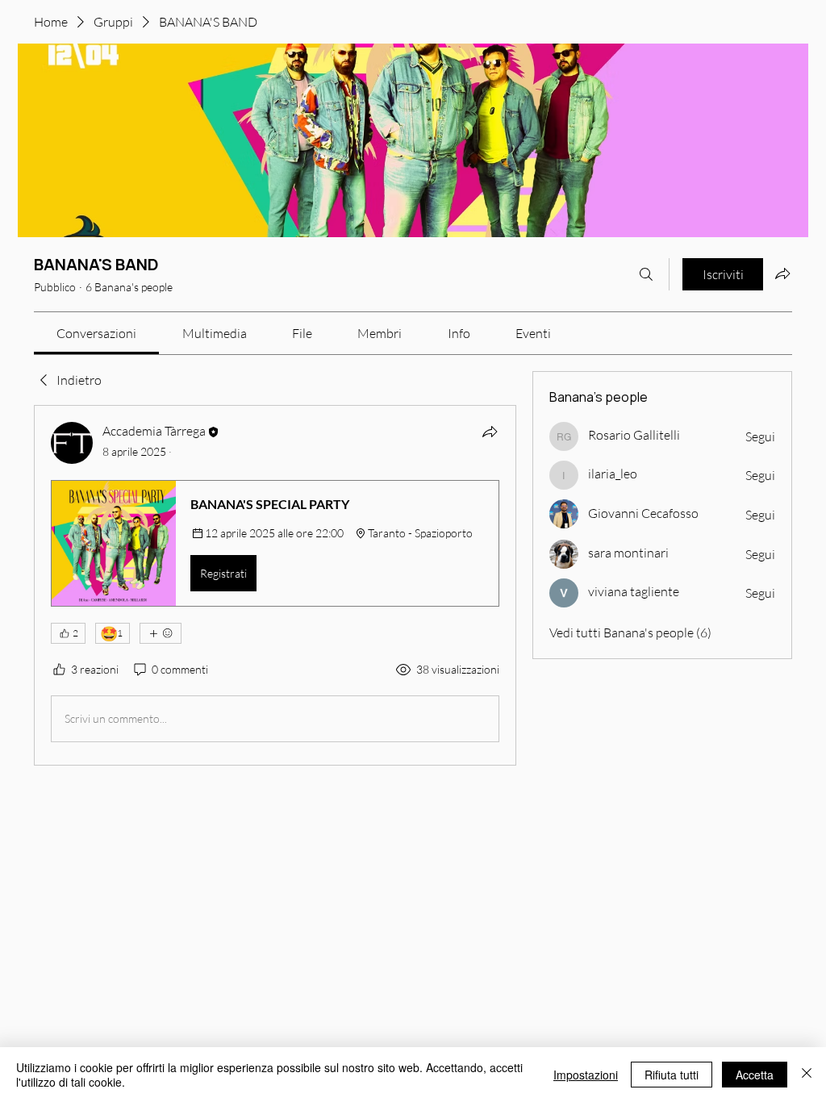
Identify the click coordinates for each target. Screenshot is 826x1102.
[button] (275, 543)
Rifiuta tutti (672, 1075)
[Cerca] (646, 274)
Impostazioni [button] (585, 1075)
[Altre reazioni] (160, 633)
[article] (275, 585)
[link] (96, 333)
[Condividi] (489, 431)
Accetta (755, 1075)
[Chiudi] (806, 1074)
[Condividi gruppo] (782, 273)
